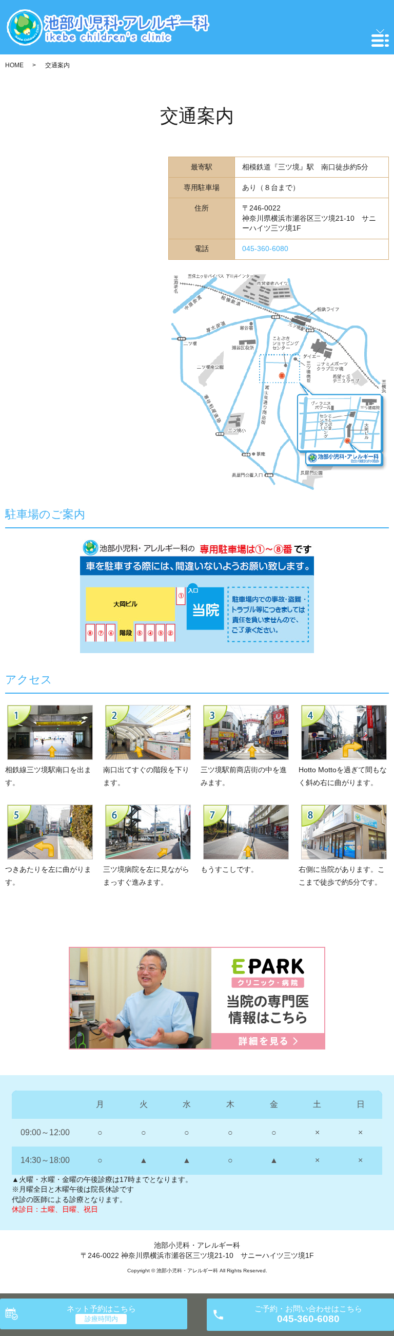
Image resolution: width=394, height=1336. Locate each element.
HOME (14, 65)
